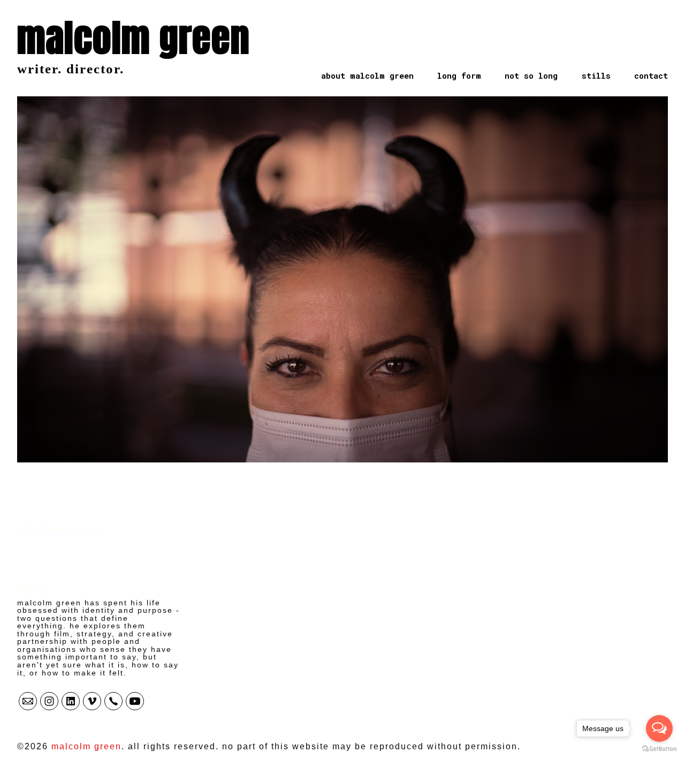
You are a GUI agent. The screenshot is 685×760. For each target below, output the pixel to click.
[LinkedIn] (71, 701)
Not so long (531, 75)
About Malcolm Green (367, 75)
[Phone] (113, 701)
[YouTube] (135, 701)
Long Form (459, 75)
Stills (596, 75)
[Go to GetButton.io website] (659, 749)
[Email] (28, 701)
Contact (651, 75)
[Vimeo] (92, 701)
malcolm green (30, 588)
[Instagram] (49, 701)
